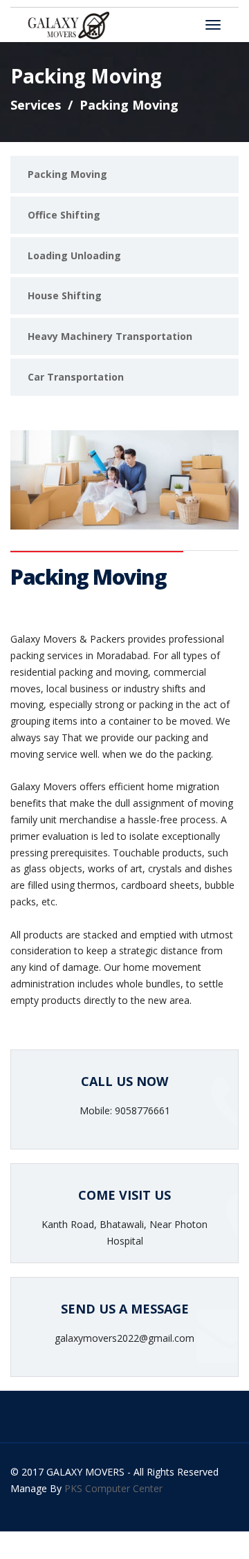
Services (35, 105)
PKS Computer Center (113, 1488)
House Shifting (65, 295)
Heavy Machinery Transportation (110, 336)
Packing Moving (67, 174)
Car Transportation (76, 376)
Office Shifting (64, 214)
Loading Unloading (74, 255)
